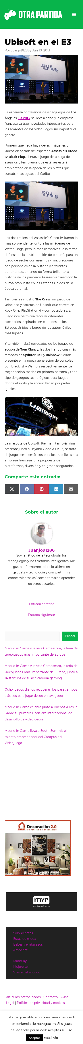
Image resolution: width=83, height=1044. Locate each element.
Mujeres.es (21, 967)
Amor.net (20, 950)
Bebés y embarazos (28, 944)
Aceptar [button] (34, 1038)
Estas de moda (24, 938)
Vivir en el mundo (26, 972)
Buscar (70, 636)
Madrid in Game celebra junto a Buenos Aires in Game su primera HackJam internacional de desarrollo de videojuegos (41, 713)
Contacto (50, 997)
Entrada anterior (41, 604)
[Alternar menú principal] (74, 14)
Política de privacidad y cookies (41, 1003)
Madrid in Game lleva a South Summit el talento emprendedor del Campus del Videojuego (36, 737)
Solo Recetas (23, 933)
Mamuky (20, 961)
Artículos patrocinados (23, 997)
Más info (51, 1038)
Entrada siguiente (41, 615)
